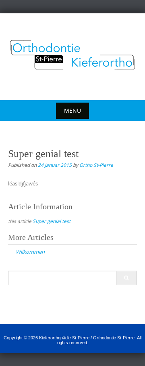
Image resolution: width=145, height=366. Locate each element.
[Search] (126, 278)
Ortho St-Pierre (96, 165)
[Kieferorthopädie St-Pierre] (72, 55)
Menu (72, 110)
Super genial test (51, 221)
